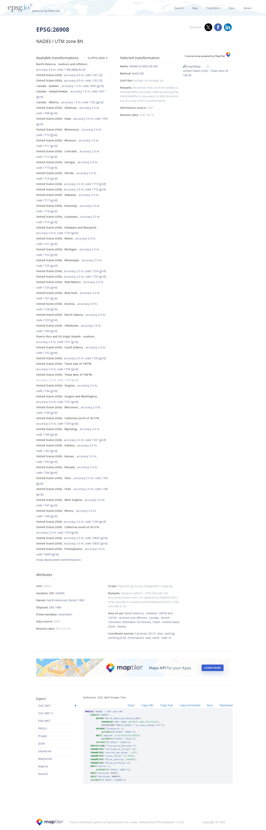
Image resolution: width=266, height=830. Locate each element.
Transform (213, 8)
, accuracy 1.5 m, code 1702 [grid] (69, 102)
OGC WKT (44, 705)
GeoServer (45, 751)
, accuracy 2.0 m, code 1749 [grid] (71, 521)
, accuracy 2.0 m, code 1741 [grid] (71, 440)
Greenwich (65, 614)
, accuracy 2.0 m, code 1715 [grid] (71, 184)
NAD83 (59, 593)
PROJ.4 (42, 728)
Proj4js (42, 736)
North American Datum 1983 (65, 600)
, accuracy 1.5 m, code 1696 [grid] (70, 86)
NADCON (138, 73)
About (247, 8)
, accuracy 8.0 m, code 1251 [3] (69, 75)
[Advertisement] (133, 804)
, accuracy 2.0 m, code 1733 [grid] (71, 358)
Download (226, 705)
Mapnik (43, 766)
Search (179, 8)
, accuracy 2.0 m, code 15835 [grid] (72, 538)
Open (131, 705)
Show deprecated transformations (58, 560)
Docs (232, 8)
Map (195, 8)
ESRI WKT (44, 721)
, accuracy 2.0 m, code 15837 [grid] (72, 543)
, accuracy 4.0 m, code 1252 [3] (69, 80)
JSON (41, 743)
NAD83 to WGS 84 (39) (143, 66)
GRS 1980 (55, 607)
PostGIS (43, 774)
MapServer (45, 759)
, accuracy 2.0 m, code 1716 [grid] (71, 189)
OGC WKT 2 (45, 713)
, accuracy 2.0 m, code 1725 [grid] (71, 276)
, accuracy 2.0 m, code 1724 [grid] (71, 271)
